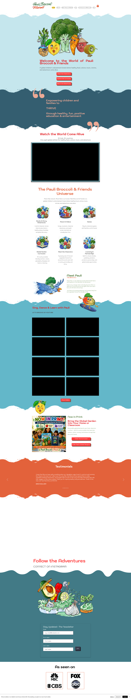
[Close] (129, 697)
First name (46, 637)
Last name (46, 645)
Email (45, 629)
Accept (125, 696)
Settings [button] (112, 696)
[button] (75, 8)
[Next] (123, 479)
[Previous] (7, 479)
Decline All (118, 696)
